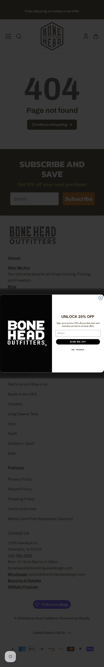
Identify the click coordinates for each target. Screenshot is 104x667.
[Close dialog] (101, 298)
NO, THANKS (78, 350)
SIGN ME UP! (78, 342)
